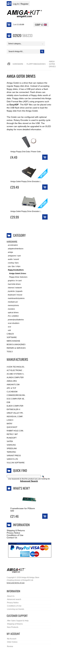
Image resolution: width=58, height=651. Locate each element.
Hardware (18, 64)
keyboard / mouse (15, 295)
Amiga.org (12, 381)
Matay (9, 424)
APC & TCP (11, 388)
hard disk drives (14, 284)
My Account (11, 639)
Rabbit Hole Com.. (15, 431)
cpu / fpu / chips (14, 266)
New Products (12, 627)
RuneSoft (12, 438)
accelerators (13, 245)
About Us (10, 596)
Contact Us (12, 537)
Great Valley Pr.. (15, 413)
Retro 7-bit (12, 434)
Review (10, 646)
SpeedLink (12, 448)
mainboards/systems (16, 298)
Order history (12, 642)
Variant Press (14, 456)
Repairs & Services (16, 348)
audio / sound (13, 259)
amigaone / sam (14, 256)
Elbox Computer (15, 406)
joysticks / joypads (15, 291)
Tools (10, 352)
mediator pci (13, 302)
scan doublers (13, 323)
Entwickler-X (13, 409)
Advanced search (14, 599)
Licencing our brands (15, 609)
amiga (10, 252)
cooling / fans (13, 263)
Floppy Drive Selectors (18, 277)
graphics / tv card (15, 281)
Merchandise (13, 341)
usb (9, 330)
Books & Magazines (16, 344)
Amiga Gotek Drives (17, 273)
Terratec (11, 452)
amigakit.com (13, 385)
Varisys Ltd (12, 459)
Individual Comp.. (15, 417)
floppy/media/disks (36, 64)
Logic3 (10, 420)
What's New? (21, 488)
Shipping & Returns (16, 530)
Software (12, 337)
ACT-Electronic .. (15, 370)
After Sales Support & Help (18, 621)
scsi (9, 327)
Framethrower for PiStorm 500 (22, 509)
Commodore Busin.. (16, 395)
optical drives (13, 313)
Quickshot (12, 427)
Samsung (11, 445)
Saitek (10, 441)
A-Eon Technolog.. (16, 367)
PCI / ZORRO (13, 316)
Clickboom (12, 392)
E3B (8, 402)
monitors (11, 309)
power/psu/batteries (16, 320)
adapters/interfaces (15, 249)
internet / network (15, 288)
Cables (10, 334)
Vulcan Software (16, 463)
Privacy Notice (13, 533)
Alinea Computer (15, 377)
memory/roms (13, 305)
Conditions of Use (15, 535)
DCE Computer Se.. (16, 399)
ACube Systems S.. (15, 374)
